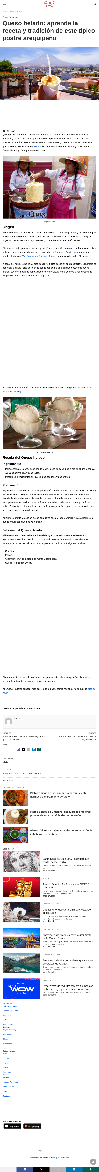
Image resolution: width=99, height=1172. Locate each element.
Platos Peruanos (17, 11)
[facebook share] (18, 749)
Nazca (5, 1067)
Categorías (7, 1003)
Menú (5, 1075)
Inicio (5, 11)
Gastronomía (18, 773)
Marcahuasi (7, 1034)
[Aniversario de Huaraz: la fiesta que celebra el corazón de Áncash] (21, 963)
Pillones (6, 1058)
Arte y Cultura (8, 1087)
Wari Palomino (29, 256)
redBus (38, 146)
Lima (75, 252)
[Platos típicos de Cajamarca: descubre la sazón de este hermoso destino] (15, 835)
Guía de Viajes (9, 1051)
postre (29, 773)
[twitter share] (23, 749)
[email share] (28, 749)
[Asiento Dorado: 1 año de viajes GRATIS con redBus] (21, 887)
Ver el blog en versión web (59, 1158)
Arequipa (59, 252)
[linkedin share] (34, 749)
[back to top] (93, 1162)
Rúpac (5, 1039)
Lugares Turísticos (52, 903)
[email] (58, 1169)
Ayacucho (7, 1063)
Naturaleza (7, 1015)
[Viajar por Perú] (49, 4)
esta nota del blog (12, 391)
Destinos (47, 980)
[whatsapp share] (39, 749)
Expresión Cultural (52, 954)
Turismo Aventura (10, 1006)
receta (38, 773)
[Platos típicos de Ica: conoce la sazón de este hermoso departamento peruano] (15, 798)
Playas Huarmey (9, 1030)
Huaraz (6, 1054)
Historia (6, 1077)
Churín (5, 1048)
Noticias (46, 878)
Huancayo (7, 1072)
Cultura (6, 1020)
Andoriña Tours (47, 256)
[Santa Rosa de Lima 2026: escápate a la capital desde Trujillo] (21, 861)
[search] (94, 3)
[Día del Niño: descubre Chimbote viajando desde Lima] (21, 912)
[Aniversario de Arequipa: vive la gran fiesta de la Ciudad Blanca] (21, 938)
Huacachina (7, 1044)
